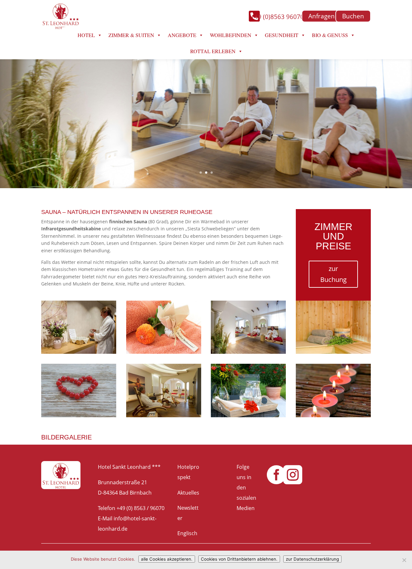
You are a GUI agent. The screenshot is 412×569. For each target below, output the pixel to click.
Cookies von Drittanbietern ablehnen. (239, 559)
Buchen (353, 16)
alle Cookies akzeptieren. (166, 559)
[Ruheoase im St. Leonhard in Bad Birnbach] (163, 415)
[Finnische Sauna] (333, 351)
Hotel (86, 35)
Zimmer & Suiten (131, 35)
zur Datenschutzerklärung (312, 559)
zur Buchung (333, 274)
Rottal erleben (213, 51)
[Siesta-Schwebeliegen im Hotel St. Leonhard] (248, 351)
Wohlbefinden (230, 35)
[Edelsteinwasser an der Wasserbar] (78, 351)
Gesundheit (281, 35)
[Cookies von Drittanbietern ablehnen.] (404, 560)
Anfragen (321, 16)
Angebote (182, 35)
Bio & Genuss (330, 35)
